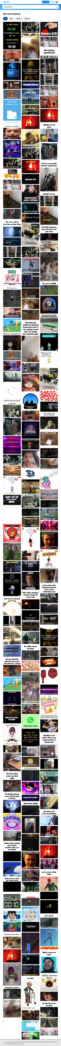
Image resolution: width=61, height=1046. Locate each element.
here (22, 1044)
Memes (27, 18)
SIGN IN (52, 1)
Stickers (18, 18)
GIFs (11, 18)
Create (47, 1)
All (5, 18)
